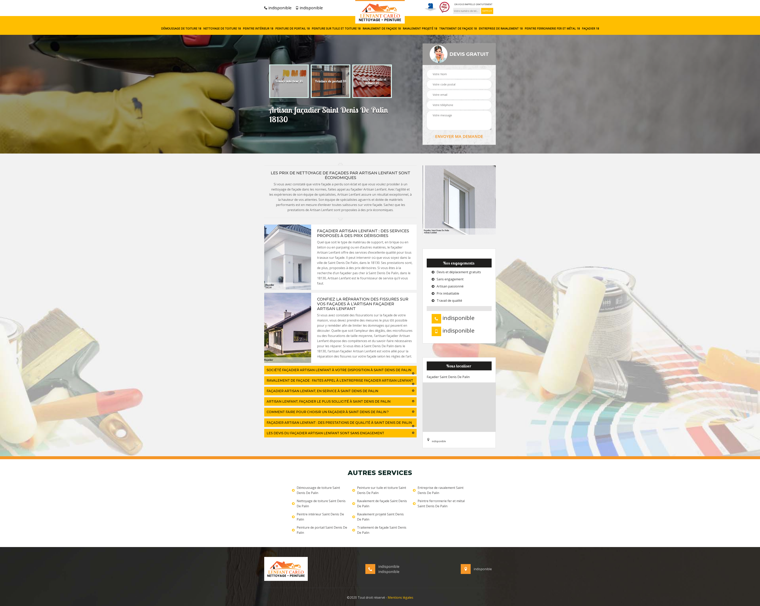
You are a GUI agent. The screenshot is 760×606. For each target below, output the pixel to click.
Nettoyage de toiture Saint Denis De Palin (321, 503)
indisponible (279, 7)
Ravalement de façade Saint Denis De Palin (382, 503)
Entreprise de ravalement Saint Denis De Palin (441, 490)
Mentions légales (400, 597)
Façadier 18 (590, 28)
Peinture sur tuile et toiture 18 (336, 28)
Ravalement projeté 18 (420, 28)
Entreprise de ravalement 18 (501, 28)
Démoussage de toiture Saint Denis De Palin (318, 490)
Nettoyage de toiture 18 (222, 28)
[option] (289, 81)
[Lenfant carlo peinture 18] (380, 12)
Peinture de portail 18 (292, 28)
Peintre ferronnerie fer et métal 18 (552, 28)
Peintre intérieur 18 (258, 28)
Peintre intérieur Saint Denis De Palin (320, 517)
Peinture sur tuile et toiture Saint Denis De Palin (381, 490)
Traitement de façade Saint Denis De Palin (381, 530)
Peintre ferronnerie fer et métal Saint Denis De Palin (441, 503)
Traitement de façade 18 (458, 28)
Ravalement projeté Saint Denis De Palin (380, 517)
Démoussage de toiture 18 (181, 28)
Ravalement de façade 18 (382, 28)
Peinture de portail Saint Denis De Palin (322, 530)
